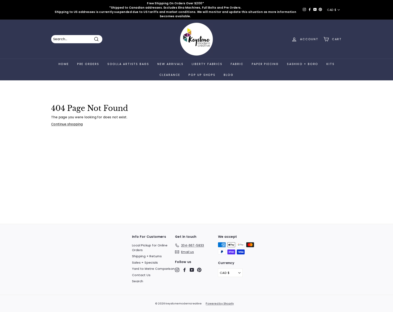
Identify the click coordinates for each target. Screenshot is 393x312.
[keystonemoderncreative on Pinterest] (199, 270)
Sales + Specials (145, 262)
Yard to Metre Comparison (153, 268)
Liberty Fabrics (207, 64)
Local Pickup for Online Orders (149, 247)
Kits (330, 64)
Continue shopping (67, 124)
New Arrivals (170, 64)
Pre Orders (88, 64)
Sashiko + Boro (302, 64)
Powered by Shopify (220, 303)
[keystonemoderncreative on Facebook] (184, 270)
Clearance (169, 75)
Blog (229, 75)
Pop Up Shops (202, 75)
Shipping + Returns (147, 256)
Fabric (237, 64)
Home (64, 64)
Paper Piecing (265, 64)
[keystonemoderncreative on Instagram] (177, 270)
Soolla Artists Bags (128, 64)
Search (137, 281)
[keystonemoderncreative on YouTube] (192, 270)
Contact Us (141, 275)
